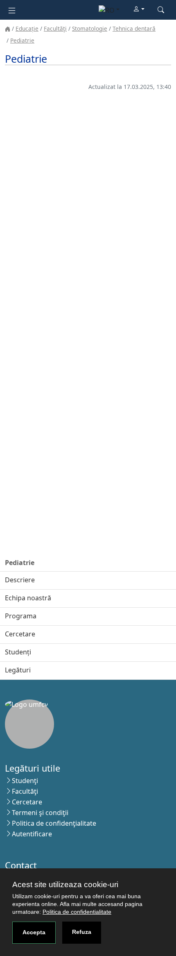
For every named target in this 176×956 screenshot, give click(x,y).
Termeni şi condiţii (40, 812)
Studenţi (25, 780)
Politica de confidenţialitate (54, 823)
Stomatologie (89, 28)
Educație (27, 28)
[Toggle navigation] (12, 9)
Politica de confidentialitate (77, 911)
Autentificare (32, 833)
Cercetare (27, 801)
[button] (138, 9)
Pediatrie (22, 40)
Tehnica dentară (134, 28)
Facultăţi (55, 28)
